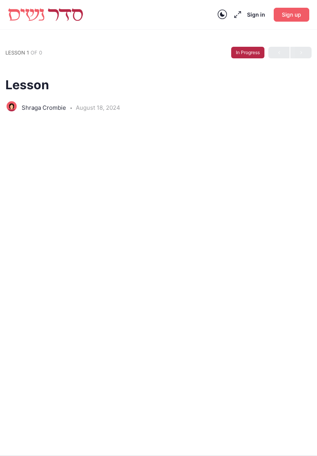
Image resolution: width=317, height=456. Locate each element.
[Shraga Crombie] (11, 107)
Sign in (256, 14)
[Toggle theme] (222, 14)
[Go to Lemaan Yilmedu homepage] (46, 14)
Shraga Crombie (45, 107)
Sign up (291, 14)
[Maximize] (236, 14)
